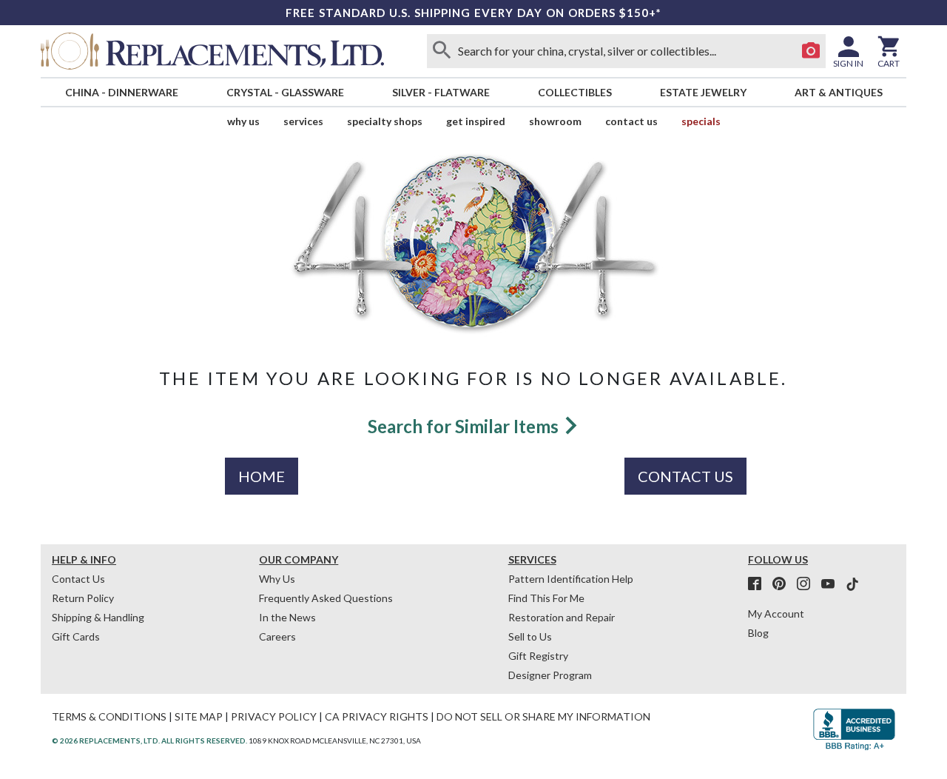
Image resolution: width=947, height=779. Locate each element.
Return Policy (83, 598)
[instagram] (808, 584)
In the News (287, 617)
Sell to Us (530, 636)
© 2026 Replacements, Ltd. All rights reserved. (149, 740)
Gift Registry (538, 655)
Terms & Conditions (109, 716)
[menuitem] (121, 92)
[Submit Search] (441, 51)
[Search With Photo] (811, 51)
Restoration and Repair (561, 617)
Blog (758, 632)
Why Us (277, 578)
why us (243, 121)
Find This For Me (546, 598)
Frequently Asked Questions (326, 598)
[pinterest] (783, 584)
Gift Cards (76, 636)
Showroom (555, 121)
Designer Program (550, 675)
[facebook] (759, 584)
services (303, 121)
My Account (776, 613)
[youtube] (832, 584)
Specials (701, 121)
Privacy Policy (274, 716)
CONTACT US (685, 476)
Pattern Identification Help (570, 578)
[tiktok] (852, 584)
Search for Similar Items (465, 426)
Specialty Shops (384, 121)
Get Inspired (475, 121)
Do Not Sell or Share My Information (543, 716)
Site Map (199, 716)
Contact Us (631, 121)
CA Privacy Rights (376, 716)
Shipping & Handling (98, 617)
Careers (277, 636)
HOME (261, 476)
